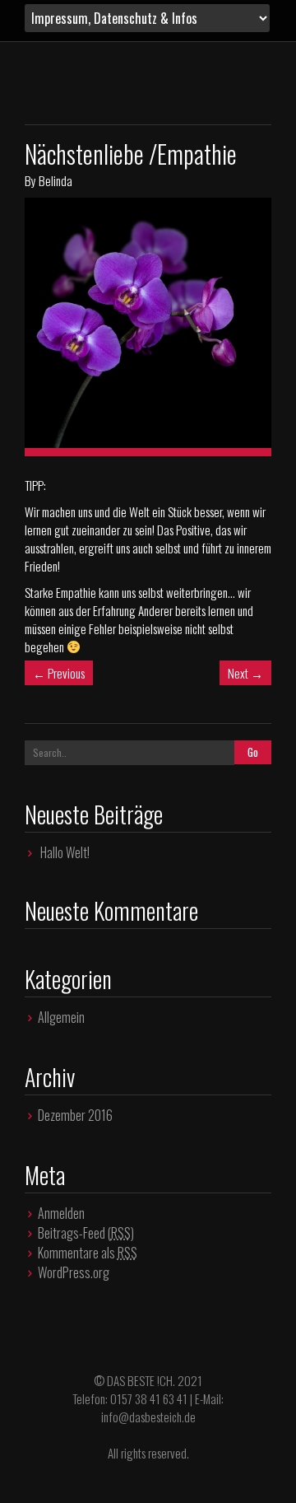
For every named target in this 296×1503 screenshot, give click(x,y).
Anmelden (61, 1213)
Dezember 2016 (75, 1115)
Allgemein (61, 1017)
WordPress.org (73, 1272)
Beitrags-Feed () (86, 1233)
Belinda (55, 180)
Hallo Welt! (65, 852)
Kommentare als (87, 1253)
